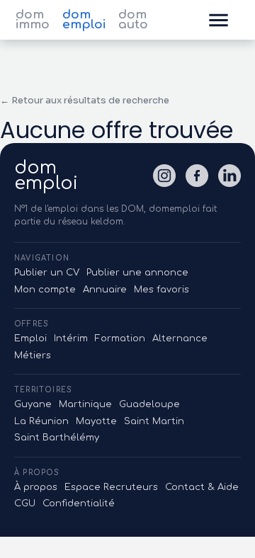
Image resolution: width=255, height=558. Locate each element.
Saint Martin (154, 421)
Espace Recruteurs (111, 487)
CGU (24, 503)
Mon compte (45, 290)
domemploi (46, 175)
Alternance (180, 338)
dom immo (33, 20)
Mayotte (96, 421)
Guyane (33, 404)
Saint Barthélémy (56, 438)
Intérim (71, 338)
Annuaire (105, 290)
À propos (35, 487)
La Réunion (41, 421)
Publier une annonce (137, 273)
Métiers (32, 355)
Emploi (30, 338)
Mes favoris (161, 290)
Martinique (85, 404)
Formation (120, 338)
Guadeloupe (149, 404)
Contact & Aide (202, 487)
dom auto (133, 20)
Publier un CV (46, 273)
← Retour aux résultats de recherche (84, 100)
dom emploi (84, 20)
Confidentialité (78, 503)
